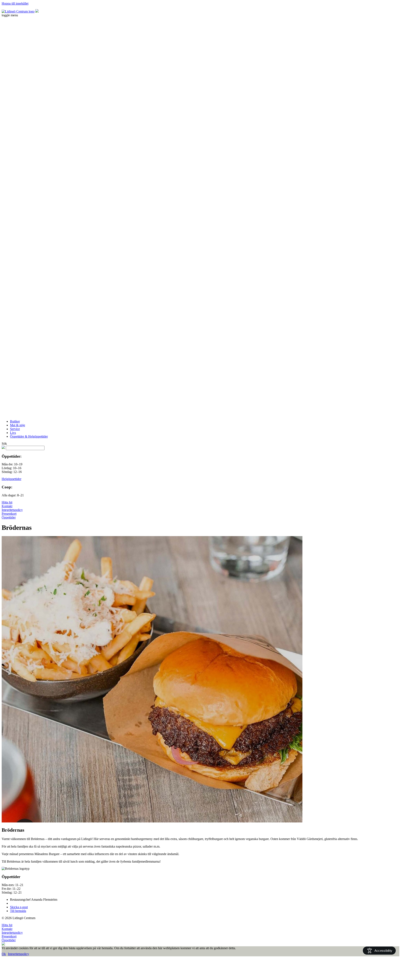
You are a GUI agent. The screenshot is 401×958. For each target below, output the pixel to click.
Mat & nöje (17, 425)
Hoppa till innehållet (15, 3)
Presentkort (9, 513)
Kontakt (7, 506)
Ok (4, 954)
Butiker (15, 421)
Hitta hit (7, 502)
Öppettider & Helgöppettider (29, 436)
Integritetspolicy (12, 510)
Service (15, 429)
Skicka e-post (19, 907)
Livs (13, 432)
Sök (4, 443)
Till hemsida (18, 911)
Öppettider (9, 517)
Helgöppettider (11, 479)
